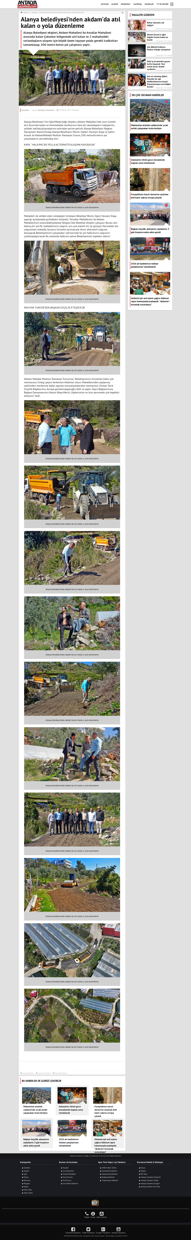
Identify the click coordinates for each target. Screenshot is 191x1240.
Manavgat (126, 4)
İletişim (143, 1171)
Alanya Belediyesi (60, 1073)
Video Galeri (28, 1193)
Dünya (26, 1177)
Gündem (27, 1168)
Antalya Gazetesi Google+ (150, 1183)
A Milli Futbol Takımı (109, 1168)
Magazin (27, 1183)
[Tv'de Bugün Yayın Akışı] (95, 1202)
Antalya (105, 4)
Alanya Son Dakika (44, 1073)
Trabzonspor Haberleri (110, 1180)
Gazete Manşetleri (69, 1174)
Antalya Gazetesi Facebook (151, 1177)
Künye (143, 1168)
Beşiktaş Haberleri (108, 1177)
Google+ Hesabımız (103, 1233)
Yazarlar (149, 4)
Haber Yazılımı (102, 1217)
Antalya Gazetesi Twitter (150, 1180)
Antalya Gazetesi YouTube (150, 1187)
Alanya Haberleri (28, 1073)
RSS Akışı (144, 1174)
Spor (25, 1174)
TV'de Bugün (162, 4)
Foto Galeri (28, 1190)
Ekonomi (27, 1180)
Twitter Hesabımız (88, 1233)
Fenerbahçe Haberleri (109, 1171)
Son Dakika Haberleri (70, 1183)
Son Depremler (68, 1171)
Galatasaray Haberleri (110, 1174)
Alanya (114, 4)
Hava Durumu (68, 1177)
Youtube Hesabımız (119, 1233)
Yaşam (26, 1187)
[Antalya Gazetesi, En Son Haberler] (29, 4)
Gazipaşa (137, 4)
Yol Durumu (67, 1180)
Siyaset (26, 1171)
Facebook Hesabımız (73, 1233)
